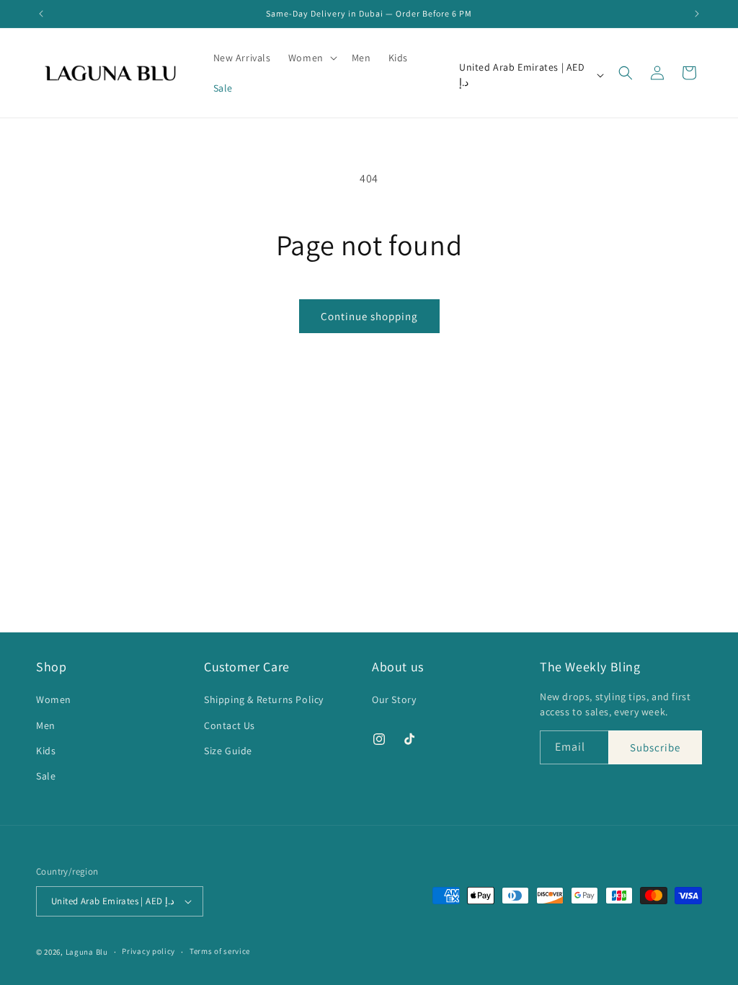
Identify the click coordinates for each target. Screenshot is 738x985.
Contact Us (229, 725)
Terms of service (220, 951)
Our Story (394, 699)
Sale (45, 775)
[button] (311, 58)
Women (53, 699)
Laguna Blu (87, 952)
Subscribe (655, 747)
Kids (45, 750)
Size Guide (228, 750)
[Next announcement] (697, 13)
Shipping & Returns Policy (264, 699)
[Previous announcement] (41, 13)
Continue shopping (369, 316)
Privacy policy (148, 951)
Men (45, 725)
